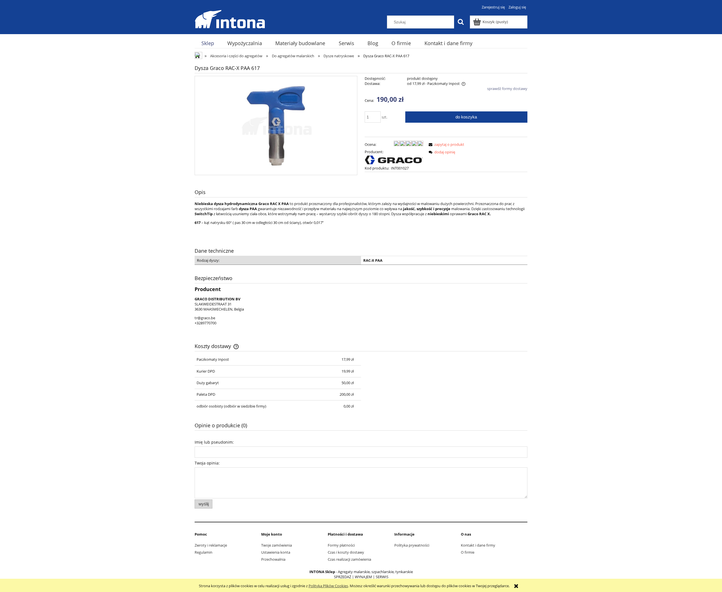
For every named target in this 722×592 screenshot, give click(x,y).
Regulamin (203, 552)
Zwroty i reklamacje (211, 545)
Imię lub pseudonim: (214, 442)
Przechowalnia (273, 559)
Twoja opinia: (207, 463)
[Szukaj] (460, 22)
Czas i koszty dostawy (346, 552)
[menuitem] (208, 43)
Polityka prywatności (411, 545)
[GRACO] (394, 159)
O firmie (467, 552)
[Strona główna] (230, 18)
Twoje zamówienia (276, 545)
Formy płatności (341, 545)
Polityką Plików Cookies (328, 585)
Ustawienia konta (275, 552)
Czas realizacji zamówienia (349, 559)
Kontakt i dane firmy (478, 545)
